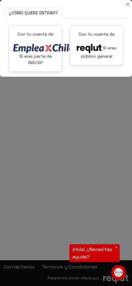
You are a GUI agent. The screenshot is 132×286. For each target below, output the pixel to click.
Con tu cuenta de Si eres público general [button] (97, 45)
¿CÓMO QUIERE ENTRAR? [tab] (33, 13)
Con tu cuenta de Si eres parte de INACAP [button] (35, 48)
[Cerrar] (127, 4)
